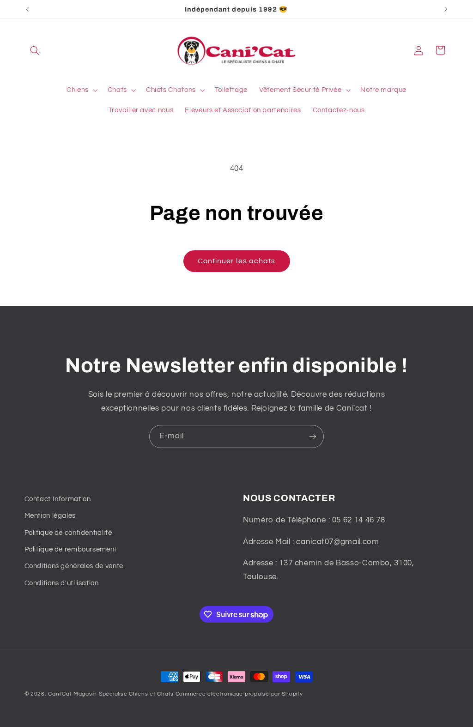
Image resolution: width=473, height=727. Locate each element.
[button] (35, 50)
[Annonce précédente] (27, 9)
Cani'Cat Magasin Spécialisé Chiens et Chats (111, 694)
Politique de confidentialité (68, 532)
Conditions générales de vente (73, 566)
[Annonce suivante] (446, 9)
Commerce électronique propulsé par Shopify (239, 694)
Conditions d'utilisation (61, 583)
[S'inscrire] (312, 436)
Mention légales (50, 515)
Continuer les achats (236, 261)
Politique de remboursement (70, 549)
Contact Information (57, 499)
